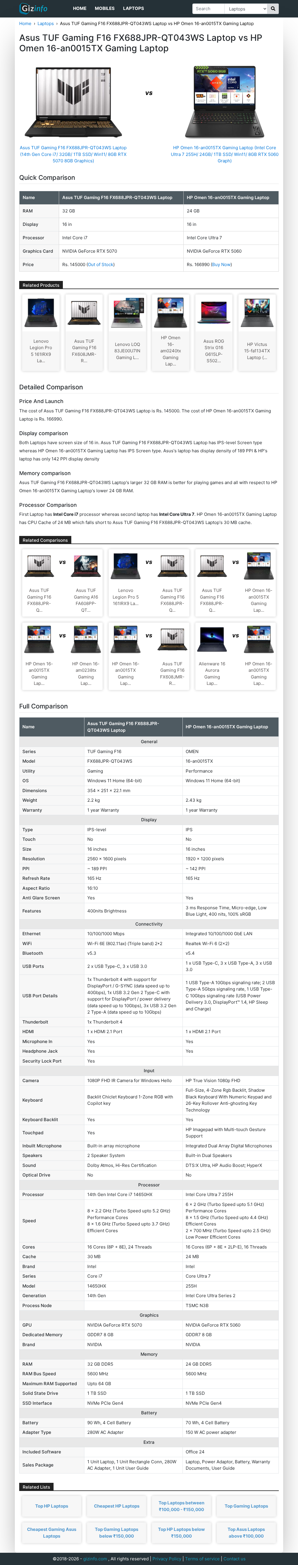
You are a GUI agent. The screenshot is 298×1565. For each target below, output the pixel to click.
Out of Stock (100, 264)
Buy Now (221, 264)
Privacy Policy (166, 1559)
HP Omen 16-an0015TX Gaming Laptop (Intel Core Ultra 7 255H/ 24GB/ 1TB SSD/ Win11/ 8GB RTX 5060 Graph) (225, 154)
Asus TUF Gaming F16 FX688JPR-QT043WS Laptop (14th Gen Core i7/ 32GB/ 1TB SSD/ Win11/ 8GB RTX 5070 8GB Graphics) (73, 154)
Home (79, 8)
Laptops (133, 8)
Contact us (235, 1559)
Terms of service (202, 1559)
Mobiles (105, 8)
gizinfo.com (95, 1559)
